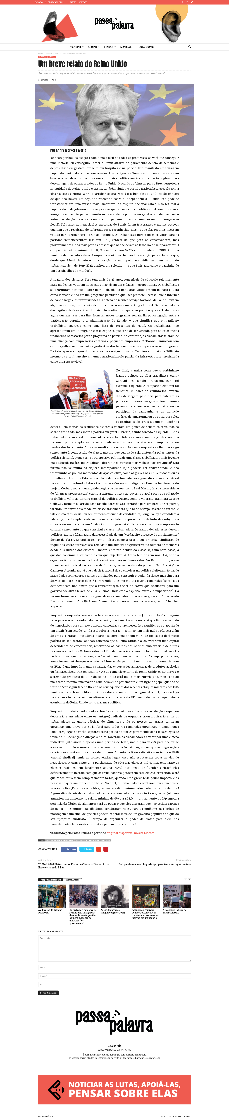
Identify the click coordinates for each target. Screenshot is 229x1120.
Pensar (108, 47)
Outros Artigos (72, 880)
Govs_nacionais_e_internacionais (59, 840)
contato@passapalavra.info (114, 1049)
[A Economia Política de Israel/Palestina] (177, 896)
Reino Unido (94, 840)
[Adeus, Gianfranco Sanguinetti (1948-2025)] (115, 896)
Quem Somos (146, 47)
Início (73, 2)
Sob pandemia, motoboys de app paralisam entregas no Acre (155, 864)
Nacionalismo (81, 840)
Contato (83, 2)
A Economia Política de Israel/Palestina (174, 911)
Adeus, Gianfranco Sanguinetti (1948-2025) (113, 911)
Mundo (57, 54)
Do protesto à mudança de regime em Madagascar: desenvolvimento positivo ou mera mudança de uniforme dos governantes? (83, 917)
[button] (189, 47)
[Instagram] (187, 2)
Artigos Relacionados (51, 880)
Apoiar (92, 47)
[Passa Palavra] (114, 24)
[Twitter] (192, 2)
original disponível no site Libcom (130, 833)
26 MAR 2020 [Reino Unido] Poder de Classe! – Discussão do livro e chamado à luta (73, 866)
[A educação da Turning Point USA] (52, 896)
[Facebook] (182, 2)
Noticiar (75, 47)
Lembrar (125, 47)
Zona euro (105, 840)
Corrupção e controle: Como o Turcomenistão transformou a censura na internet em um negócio (145, 914)
